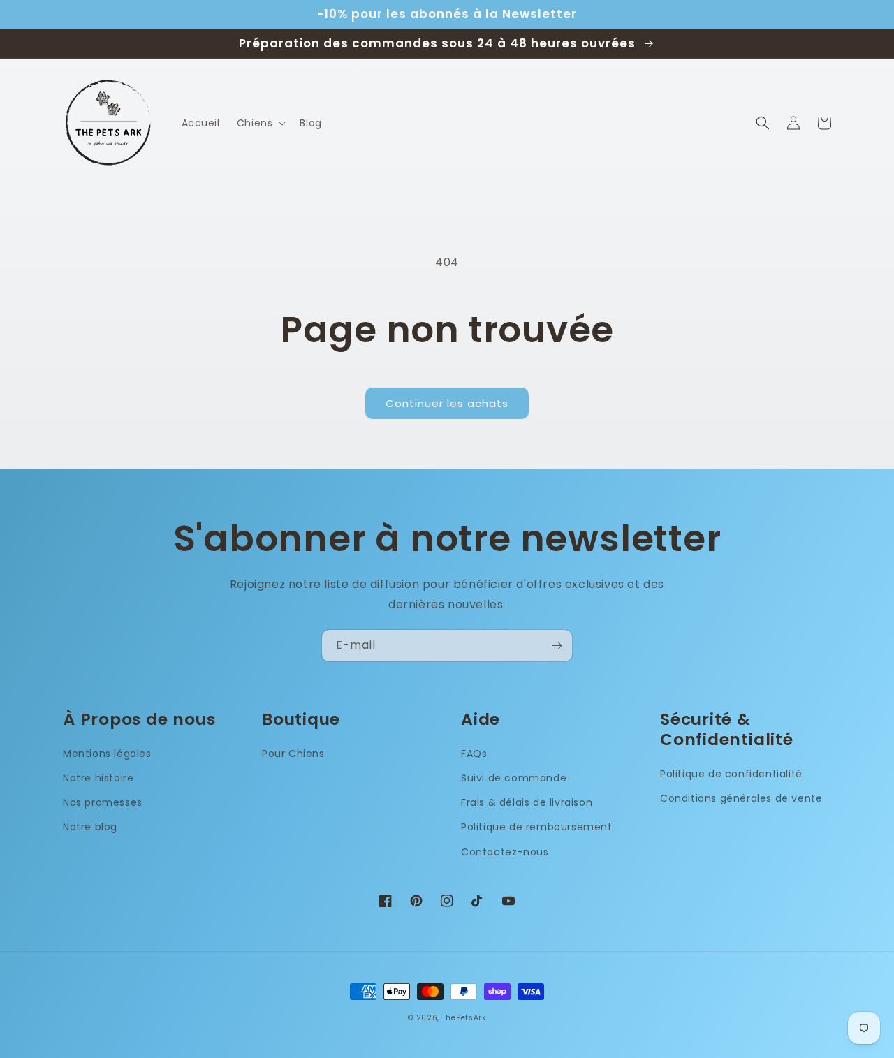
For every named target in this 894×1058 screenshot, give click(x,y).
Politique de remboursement (537, 827)
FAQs (474, 754)
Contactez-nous (504, 852)
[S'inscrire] (556, 645)
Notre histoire (98, 778)
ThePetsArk (464, 1018)
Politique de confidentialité (731, 774)
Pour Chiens (293, 754)
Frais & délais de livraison (526, 802)
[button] (260, 123)
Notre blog (90, 827)
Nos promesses (102, 802)
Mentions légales (107, 754)
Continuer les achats (447, 403)
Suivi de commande (513, 778)
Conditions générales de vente (741, 798)
